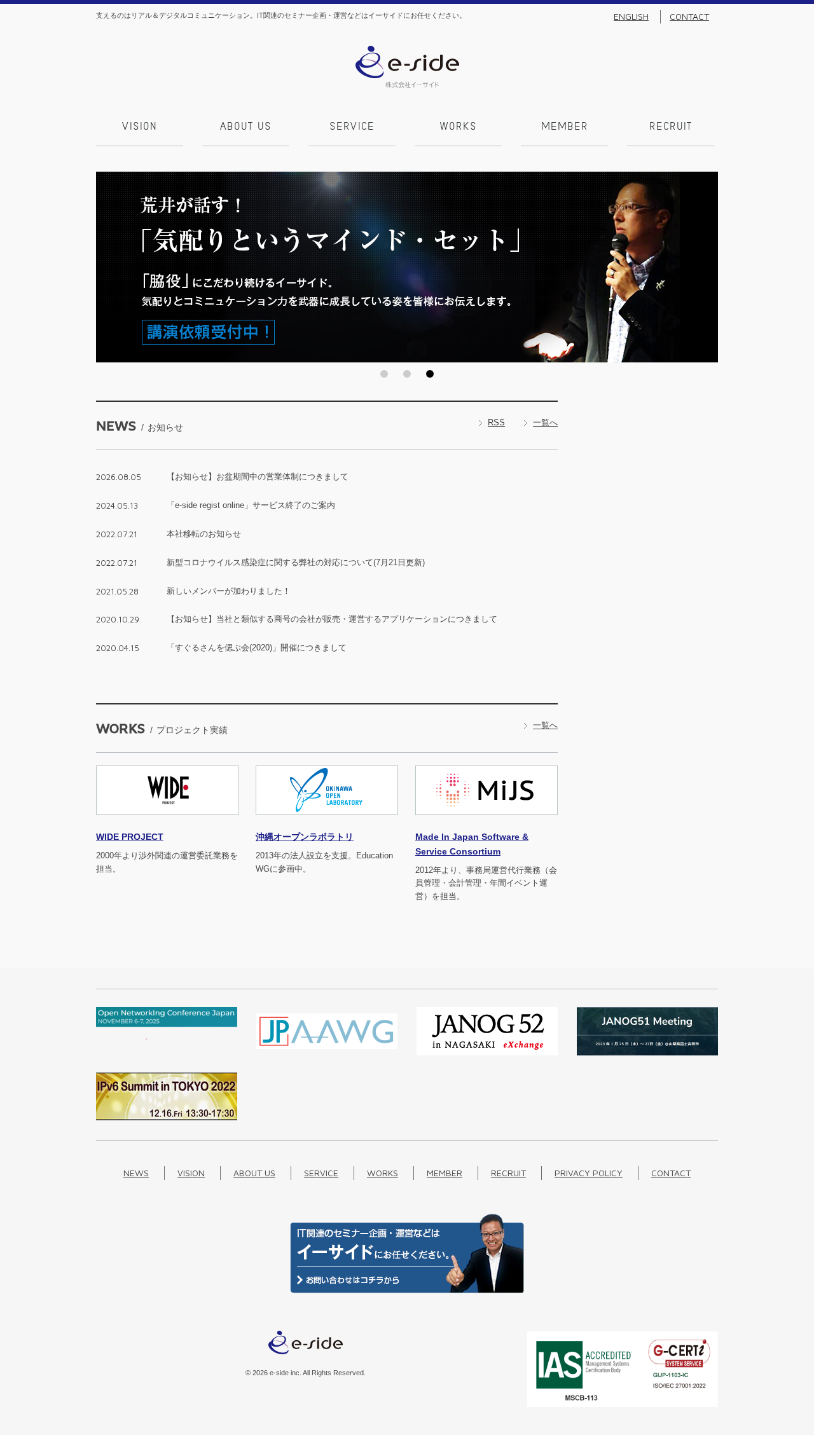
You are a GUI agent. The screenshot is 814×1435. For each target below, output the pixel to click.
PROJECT (129, 837)
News (136, 1172)
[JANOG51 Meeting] (647, 1052)
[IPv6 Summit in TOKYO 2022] (166, 1117)
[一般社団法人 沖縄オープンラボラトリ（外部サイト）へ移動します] (327, 822)
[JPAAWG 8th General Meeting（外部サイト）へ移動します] (326, 1052)
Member (564, 127)
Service (352, 127)
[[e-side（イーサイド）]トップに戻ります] (407, 85)
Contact (689, 16)
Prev (109, 267)
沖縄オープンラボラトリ (305, 837)
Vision (139, 127)
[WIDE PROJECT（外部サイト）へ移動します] (167, 822)
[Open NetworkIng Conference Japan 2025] (166, 1036)
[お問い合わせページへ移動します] (407, 1290)
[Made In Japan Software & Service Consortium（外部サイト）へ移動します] (486, 822)
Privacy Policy (589, 1172)
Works (458, 127)
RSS (496, 422)
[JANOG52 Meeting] (487, 1052)
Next (704, 267)
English (631, 16)
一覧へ (545, 422)
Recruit (670, 127)
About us (246, 127)
